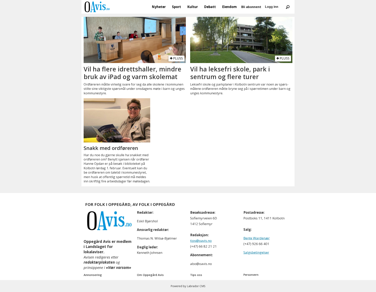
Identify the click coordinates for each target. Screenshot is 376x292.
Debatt (210, 7)
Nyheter (159, 7)
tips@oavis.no (201, 240)
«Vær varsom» (118, 267)
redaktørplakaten (99, 262)
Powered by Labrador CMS (188, 286)
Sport (176, 7)
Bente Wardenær (256, 238)
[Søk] (288, 7)
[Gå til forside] (97, 7)
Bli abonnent (251, 7)
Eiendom (229, 7)
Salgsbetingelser (256, 252)
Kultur (192, 7)
